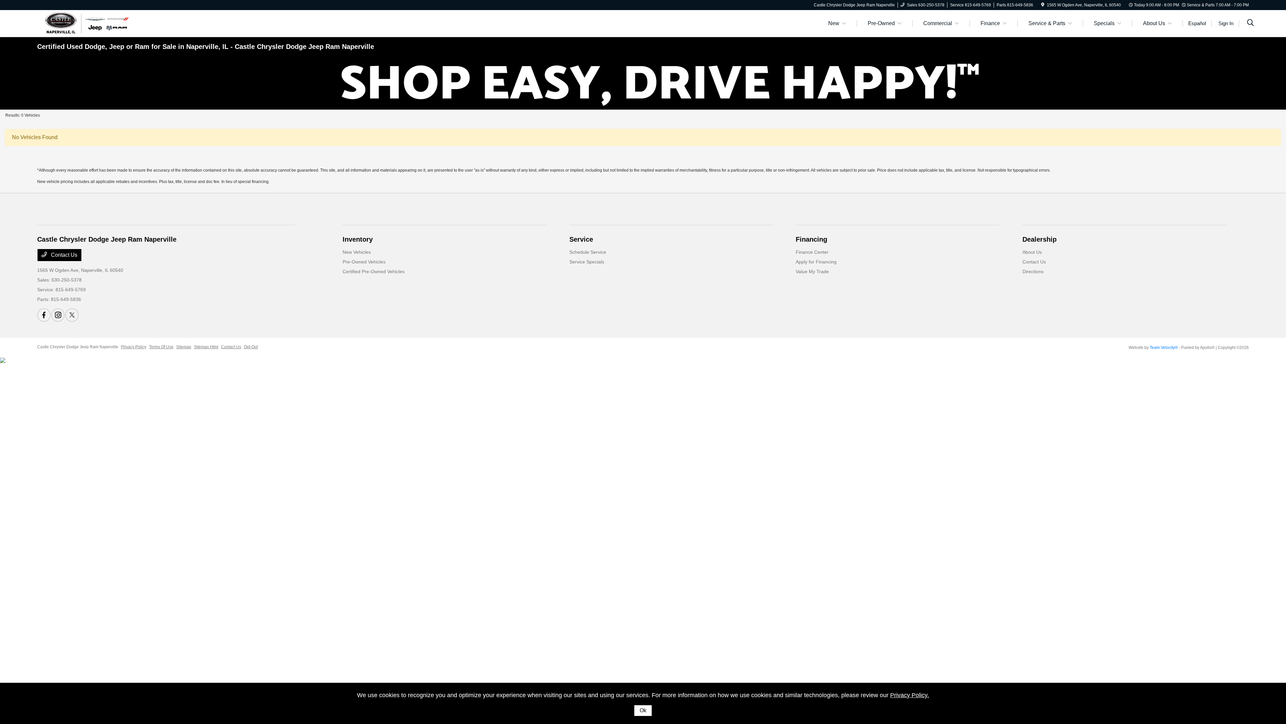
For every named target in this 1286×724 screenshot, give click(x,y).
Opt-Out (251, 347)
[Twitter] (72, 315)
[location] (1042, 5)
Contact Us (63, 255)
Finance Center (812, 252)
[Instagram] (58, 315)
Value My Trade (812, 271)
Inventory (358, 239)
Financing (811, 239)
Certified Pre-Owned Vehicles (374, 271)
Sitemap (183, 347)
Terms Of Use (161, 347)
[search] (1250, 23)
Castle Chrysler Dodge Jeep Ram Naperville (77, 347)
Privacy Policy (133, 347)
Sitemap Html (206, 347)
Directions (1033, 271)
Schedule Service (587, 252)
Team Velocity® (1164, 347)
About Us (1032, 252)
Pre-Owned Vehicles (364, 261)
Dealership (1039, 239)
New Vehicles (357, 252)
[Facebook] (44, 315)
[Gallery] (643, 83)
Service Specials (586, 261)
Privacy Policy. (909, 695)
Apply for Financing (816, 261)
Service (581, 239)
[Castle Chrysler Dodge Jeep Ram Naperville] (86, 23)
